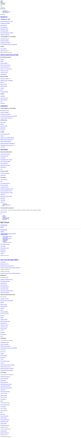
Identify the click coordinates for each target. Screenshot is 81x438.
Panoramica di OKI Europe (5, 154)
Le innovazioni (3, 175)
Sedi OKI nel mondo (4, 382)
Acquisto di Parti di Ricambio (5, 117)
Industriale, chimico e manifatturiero (6, 80)
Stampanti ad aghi (6, 218)
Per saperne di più (3, 211)
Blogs (1, 181)
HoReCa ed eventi (3, 84)
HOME (4, 215)
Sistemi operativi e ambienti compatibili (7, 137)
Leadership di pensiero (4, 421)
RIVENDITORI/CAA (7, 11)
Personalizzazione (3, 74)
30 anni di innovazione (4, 155)
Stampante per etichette (4, 78)
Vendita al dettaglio (3, 86)
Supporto (4, 216)
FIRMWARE (5, 240)
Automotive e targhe (4, 72)
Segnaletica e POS (3, 323)
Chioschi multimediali (4, 91)
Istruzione (2, 82)
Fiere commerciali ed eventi (5, 183)
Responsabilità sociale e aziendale (6, 159)
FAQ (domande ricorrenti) (7, 236)
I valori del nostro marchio (5, 173)
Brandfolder (2, 96)
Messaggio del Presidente (4, 419)
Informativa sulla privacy (5, 425)
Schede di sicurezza (6, 217)
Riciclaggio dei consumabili (5, 42)
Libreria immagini (3, 417)
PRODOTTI (3, 17)
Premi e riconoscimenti (4, 185)
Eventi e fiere (2, 414)
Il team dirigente (3, 380)
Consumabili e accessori (4, 38)
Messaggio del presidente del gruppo (6, 188)
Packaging (2, 59)
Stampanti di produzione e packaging (6, 32)
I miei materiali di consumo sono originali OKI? (8, 44)
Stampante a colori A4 (4, 70)
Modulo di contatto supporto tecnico (6, 139)
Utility (1, 101)
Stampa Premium (3, 99)
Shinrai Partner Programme (5, 165)
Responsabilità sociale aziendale (6, 384)
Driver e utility (5, 237)
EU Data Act (2, 129)
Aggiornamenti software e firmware (6, 145)
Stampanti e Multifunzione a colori (6, 21)
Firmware (2, 124)
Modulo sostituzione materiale (5, 141)
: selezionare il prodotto (8, 233)
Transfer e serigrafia (3, 63)
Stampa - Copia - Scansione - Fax (6, 68)
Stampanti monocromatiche (5, 23)
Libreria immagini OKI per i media (6, 192)
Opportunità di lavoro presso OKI (6, 387)
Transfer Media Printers (4, 286)
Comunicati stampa (3, 179)
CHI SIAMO (4, 149)
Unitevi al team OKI (4, 163)
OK (1, 213)
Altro (1, 169)
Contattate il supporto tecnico (5, 366)
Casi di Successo (3, 97)
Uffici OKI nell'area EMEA (5, 161)
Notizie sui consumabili (4, 40)
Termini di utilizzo (3, 423)
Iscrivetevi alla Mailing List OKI (6, 190)
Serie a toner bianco (3, 27)
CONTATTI (5, 10)
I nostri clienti (2, 157)
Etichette (1, 61)
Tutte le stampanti (3, 48)
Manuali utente (3, 127)
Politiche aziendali (3, 395)
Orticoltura (2, 308)
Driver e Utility (3, 122)
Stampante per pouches (4, 66)
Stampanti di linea (3, 25)
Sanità (1, 89)
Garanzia (2, 135)
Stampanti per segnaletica (4, 34)
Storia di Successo (3, 50)
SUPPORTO (4, 106)
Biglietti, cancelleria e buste (5, 321)
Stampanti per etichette (4, 30)
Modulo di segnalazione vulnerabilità (6, 143)
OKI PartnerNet (3, 167)
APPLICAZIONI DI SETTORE (9, 55)
